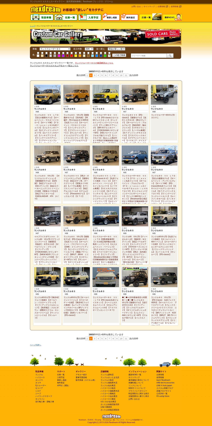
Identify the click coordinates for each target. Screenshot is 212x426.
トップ (32, 26)
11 (126, 75)
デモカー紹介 (81, 374)
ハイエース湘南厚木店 (110, 391)
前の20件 (81, 75)
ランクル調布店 (107, 374)
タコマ (38, 382)
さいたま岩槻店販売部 (110, 404)
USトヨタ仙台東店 (108, 401)
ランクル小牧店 (107, 380)
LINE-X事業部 (106, 407)
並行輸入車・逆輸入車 (44, 401)
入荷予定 (61, 377)
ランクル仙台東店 (108, 385)
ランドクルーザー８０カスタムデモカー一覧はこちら (54, 66)
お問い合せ (136, 6)
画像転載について (136, 382)
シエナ (38, 391)
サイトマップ (149, 6)
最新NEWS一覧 (135, 374)
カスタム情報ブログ (164, 388)
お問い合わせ (134, 399)
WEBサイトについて (137, 388)
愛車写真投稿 (81, 377)
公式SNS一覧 (161, 393)
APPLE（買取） (63, 385)
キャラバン (40, 399)
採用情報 (174, 6)
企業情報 (161, 6)
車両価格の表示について (139, 380)
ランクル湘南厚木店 (109, 382)
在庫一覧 (61, 374)
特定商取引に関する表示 (139, 393)
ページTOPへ (35, 345)
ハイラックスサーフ (43, 396)
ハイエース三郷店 (108, 399)
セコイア (39, 388)
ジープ (38, 393)
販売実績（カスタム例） (86, 380)
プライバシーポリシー (138, 391)
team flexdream (163, 380)
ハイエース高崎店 (108, 393)
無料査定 (61, 382)
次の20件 (133, 75)
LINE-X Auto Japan (164, 385)
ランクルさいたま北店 (110, 377)
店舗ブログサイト (163, 391)
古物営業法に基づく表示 (139, 396)
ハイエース (40, 377)
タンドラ (39, 380)
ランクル (39, 374)
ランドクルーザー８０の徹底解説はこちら (94, 63)
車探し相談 (61, 380)
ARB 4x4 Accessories (165, 382)
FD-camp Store (162, 396)
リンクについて (135, 385)
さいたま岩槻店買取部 (110, 409)
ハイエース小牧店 (108, 388)
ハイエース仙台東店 (109, 396)
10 (121, 75)
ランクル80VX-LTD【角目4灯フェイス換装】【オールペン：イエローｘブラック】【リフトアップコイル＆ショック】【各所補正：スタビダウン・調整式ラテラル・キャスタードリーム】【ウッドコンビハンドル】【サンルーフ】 (46, 307)
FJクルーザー (40, 385)
